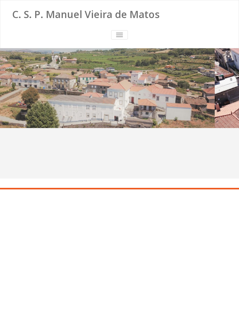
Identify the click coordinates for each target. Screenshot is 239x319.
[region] (119, 88)
